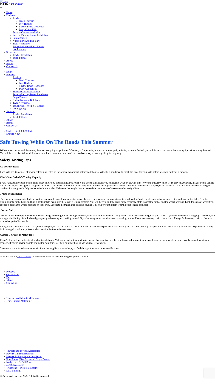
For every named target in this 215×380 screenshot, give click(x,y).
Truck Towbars (26, 21)
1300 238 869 (16, 4)
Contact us (11, 283)
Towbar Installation (22, 55)
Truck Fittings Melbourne (19, 301)
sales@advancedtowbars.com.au (17, 335)
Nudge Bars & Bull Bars (18, 362)
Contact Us (11, 66)
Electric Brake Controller (31, 26)
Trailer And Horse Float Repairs (28, 46)
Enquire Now (13, 133)
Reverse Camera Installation (26, 32)
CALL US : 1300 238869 (19, 131)
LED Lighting (13, 370)
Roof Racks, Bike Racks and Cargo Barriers (28, 359)
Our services (12, 274)
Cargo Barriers (20, 38)
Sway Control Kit (28, 29)
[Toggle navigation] (1, 7)
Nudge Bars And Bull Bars (26, 40)
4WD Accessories (21, 43)
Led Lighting (19, 49)
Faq (8, 277)
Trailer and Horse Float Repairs (21, 367)
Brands (9, 63)
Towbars (17, 18)
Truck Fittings (19, 57)
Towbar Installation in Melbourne (23, 298)
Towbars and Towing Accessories (23, 350)
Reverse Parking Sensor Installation (30, 35)
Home (9, 12)
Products (10, 15)
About (9, 60)
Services (10, 52)
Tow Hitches (25, 23)
